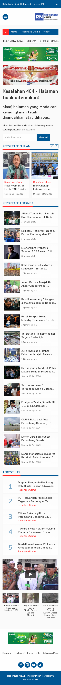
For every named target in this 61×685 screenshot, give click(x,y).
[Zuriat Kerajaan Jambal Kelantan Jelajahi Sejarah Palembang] (12, 355)
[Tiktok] (40, 665)
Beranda (7, 653)
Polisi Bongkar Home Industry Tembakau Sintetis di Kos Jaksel (38, 320)
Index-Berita (33, 653)
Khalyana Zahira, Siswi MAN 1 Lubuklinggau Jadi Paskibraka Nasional (38, 406)
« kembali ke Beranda (15, 125)
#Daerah (31, 40)
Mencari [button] (43, 137)
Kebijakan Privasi (51, 653)
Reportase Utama (30, 31)
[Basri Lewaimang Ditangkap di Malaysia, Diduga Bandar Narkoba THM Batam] (12, 304)
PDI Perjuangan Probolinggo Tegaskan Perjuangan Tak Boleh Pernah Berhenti (35, 501)
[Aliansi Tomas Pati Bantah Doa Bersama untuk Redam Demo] (12, 218)
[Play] (30, 574)
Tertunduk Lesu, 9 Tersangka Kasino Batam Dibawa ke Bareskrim (36, 389)
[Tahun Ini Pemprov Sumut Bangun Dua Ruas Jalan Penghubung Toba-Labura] (45, 165)
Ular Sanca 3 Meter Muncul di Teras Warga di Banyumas (14, 191)
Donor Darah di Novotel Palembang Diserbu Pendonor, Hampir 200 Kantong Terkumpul (35, 442)
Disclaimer (19, 653)
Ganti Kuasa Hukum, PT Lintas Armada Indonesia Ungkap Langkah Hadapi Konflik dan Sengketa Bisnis (36, 549)
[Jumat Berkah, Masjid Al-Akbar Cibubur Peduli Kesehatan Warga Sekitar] (12, 286)
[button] (11, 604)
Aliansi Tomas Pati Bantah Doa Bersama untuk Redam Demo (38, 217)
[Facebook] (21, 665)
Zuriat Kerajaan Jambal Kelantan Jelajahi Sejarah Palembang (36, 354)
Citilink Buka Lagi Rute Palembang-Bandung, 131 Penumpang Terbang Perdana (37, 425)
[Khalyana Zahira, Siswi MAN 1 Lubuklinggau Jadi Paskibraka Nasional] (12, 407)
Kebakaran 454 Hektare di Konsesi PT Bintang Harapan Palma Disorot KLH (38, 268)
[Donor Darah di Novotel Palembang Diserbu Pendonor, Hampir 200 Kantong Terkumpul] (12, 441)
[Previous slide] (52, 146)
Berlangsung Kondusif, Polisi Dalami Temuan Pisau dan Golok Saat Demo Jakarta (38, 371)
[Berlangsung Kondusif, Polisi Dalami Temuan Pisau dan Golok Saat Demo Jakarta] (12, 372)
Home (14, 31)
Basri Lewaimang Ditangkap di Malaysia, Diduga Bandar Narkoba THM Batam (38, 303)
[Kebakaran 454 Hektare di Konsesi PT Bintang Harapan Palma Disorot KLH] (12, 269)
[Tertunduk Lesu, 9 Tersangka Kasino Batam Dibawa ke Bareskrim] (12, 389)
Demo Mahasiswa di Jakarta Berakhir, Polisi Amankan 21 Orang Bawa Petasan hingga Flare (38, 459)
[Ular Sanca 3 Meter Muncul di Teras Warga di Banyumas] (16, 165)
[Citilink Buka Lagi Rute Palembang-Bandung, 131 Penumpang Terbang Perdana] (12, 424)
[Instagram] (27, 665)
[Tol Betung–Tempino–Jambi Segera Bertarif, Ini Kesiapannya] (12, 338)
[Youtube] (34, 665)
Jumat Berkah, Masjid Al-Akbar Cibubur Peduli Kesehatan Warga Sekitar (37, 286)
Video (46, 31)
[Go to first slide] (56, 146)
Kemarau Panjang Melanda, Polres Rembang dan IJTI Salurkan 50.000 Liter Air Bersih (38, 236)
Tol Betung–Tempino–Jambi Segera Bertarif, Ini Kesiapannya (38, 337)
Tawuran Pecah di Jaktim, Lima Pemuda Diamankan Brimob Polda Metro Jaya (36, 532)
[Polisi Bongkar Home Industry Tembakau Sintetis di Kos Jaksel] (12, 321)
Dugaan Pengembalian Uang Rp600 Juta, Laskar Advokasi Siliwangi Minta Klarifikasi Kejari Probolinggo (35, 488)
